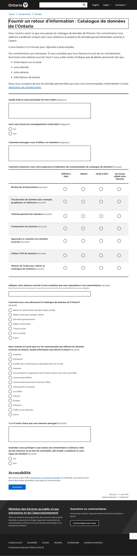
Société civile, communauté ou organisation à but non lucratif (38, 364)
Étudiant (16, 400)
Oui (14, 129)
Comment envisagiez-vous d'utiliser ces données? (34, 142)
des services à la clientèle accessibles (45, 478)
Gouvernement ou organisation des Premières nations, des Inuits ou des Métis (45, 373)
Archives (45, 542)
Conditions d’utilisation (93, 542)
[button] (84, 4)
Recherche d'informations (24, 187)
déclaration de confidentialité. (25, 87)
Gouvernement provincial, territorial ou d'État (31, 382)
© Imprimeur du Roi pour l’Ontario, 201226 (26, 547)
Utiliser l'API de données (24, 253)
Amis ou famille (19, 333)
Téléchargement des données (27, 214)
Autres (16, 338)
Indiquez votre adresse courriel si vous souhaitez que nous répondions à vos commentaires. (55, 285)
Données (38, 14)
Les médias (17, 391)
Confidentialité (73, 542)
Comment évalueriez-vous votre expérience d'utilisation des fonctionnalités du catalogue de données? (61, 167)
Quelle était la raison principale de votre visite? (32, 100)
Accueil (12, 14)
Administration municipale (24, 387)
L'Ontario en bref (15, 542)
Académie (17, 354)
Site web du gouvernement (24, 319)
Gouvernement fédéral (22, 377)
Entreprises (18, 359)
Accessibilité (32, 542)
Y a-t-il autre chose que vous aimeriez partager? (33, 423)
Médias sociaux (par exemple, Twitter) (28, 315)
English (95, 5)
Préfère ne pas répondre (23, 410)
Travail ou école (19, 328)
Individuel (17, 368)
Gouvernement (24, 14)
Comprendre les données (24, 226)
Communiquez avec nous (84, 523)
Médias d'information (22, 324)
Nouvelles (58, 542)
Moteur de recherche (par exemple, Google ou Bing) (34, 310)
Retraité (16, 396)
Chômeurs (17, 405)
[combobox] (63, 5)
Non (15, 133)
